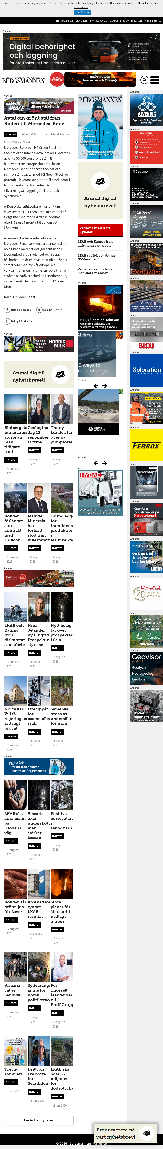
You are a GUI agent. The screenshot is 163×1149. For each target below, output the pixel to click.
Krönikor (113, 21)
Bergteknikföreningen (131, 21)
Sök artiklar (67, 21)
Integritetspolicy (152, 21)
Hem (57, 21)
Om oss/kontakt (100, 21)
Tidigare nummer (82, 21)
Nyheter (11, 134)
